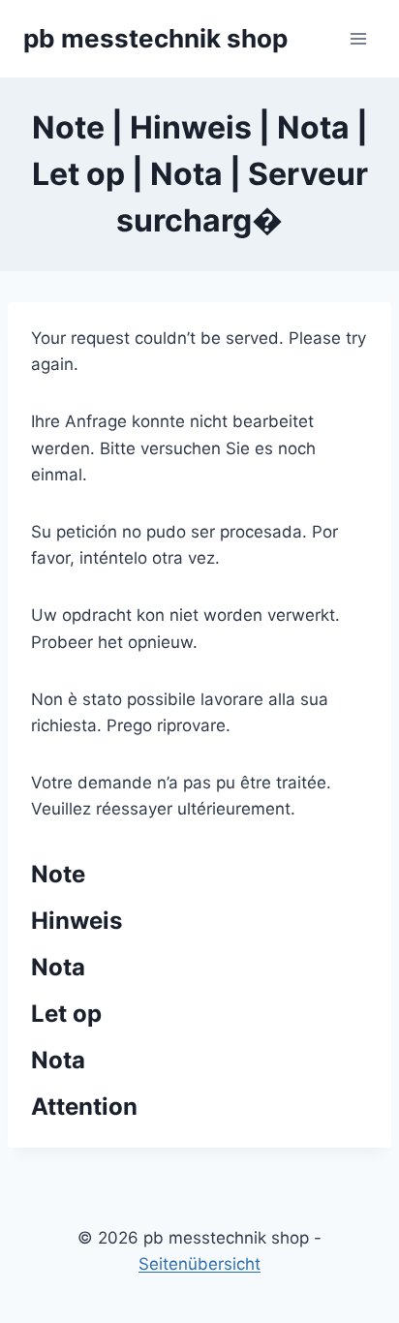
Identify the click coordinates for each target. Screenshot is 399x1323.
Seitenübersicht (199, 1264)
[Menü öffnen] (358, 38)
